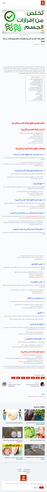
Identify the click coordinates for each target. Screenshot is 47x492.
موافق (41, 487)
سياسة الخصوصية (26, 471)
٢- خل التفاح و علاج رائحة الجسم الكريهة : (36, 84)
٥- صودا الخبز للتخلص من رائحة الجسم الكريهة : (35, 88)
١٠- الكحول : (41, 95)
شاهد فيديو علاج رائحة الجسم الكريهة (36, 79)
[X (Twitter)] (38, 378)
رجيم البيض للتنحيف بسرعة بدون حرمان (14, 422)
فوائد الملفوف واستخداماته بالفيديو (37, 440)
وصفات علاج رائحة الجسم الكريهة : (37, 82)
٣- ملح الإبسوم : (40, 86)
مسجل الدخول (36, 396)
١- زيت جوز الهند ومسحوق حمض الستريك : (36, 83)
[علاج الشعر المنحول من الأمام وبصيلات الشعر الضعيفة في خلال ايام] (34, 415)
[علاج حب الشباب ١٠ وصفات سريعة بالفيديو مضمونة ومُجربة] (12, 450)
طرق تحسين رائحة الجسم (33, 277)
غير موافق (35, 487)
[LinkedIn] (28, 378)
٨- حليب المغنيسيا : (39, 92)
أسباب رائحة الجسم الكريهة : (38, 80)
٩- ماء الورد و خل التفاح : (39, 94)
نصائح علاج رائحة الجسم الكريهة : (37, 99)
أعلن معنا (19, 469)
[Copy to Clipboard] (13, 378)
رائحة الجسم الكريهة (30, 129)
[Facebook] (43, 378)
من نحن (28, 472)
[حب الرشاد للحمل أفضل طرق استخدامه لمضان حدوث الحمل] (12, 432)
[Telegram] (23, 378)
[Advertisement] (23, 56)
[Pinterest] (33, 378)
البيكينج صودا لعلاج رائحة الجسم (32, 216)
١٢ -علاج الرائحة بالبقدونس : (38, 98)
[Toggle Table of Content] (42, 77)
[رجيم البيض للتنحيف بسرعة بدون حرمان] (12, 415)
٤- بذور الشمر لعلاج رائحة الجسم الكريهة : (36, 87)
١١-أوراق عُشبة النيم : (40, 96)
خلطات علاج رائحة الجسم (23, 73)
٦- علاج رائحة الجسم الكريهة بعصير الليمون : (36, 90)
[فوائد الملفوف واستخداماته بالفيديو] (34, 432)
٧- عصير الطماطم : (40, 91)
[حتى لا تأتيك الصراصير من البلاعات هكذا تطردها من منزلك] (34, 450)
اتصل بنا (19, 471)
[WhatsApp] (18, 378)
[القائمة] (4, 3)
